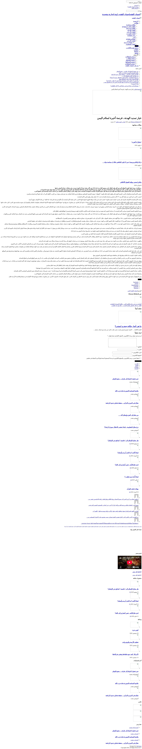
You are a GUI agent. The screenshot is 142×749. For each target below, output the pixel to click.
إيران (67, 526)
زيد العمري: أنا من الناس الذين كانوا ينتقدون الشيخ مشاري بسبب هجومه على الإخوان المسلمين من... (112, 517)
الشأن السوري (130, 33)
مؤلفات (136, 49)
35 (130, 443)
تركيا (120, 526)
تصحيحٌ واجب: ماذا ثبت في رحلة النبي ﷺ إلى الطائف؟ (124, 86)
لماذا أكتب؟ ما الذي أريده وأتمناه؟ (128, 452)
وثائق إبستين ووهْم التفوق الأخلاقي (130, 182)
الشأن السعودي (130, 44)
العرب (100, 526)
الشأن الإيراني (131, 32)
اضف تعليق (119, 122)
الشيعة (97, 526)
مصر (140, 526)
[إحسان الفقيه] (136, 18)
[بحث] (140, 1)
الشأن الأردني (131, 41)
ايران (115, 526)
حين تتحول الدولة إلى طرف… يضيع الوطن (127, 71)
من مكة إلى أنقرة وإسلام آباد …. (130, 76)
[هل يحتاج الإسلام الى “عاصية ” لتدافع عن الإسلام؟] (134, 437)
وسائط (136, 51)
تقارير (136, 46)
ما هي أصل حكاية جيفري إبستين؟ (128, 326)
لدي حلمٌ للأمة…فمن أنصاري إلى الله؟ (126, 465)
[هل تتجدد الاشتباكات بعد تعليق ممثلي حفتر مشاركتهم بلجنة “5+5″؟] (137, 721)
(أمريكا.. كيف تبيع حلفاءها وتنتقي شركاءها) (125, 654)
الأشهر (136, 365)
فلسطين (129, 526)
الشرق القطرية (93, 526)
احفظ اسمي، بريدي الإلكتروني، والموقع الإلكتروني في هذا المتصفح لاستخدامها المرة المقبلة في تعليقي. (113, 358)
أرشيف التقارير (130, 58)
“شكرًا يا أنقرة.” (136, 142)
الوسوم (136, 368)
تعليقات (136, 367)
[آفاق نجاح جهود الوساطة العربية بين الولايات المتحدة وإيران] (137, 715)
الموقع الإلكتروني (137, 355)
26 (130, 468)
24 (131, 480)
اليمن (129, 291)
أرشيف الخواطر (130, 60)
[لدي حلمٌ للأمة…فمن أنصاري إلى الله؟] (134, 461)
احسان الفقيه (134, 291)
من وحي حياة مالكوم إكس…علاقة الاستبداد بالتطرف (125, 304)
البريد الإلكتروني (136, 352)
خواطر (136, 53)
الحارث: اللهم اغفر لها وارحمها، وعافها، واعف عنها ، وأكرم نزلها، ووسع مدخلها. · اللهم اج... (115, 511)
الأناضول (77, 526)
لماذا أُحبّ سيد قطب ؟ (131, 477)
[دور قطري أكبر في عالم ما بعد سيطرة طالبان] (137, 709)
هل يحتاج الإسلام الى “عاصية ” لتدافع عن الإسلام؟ (123, 440)
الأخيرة (136, 364)
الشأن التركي (131, 30)
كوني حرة (135, 630)
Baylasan (139, 746)
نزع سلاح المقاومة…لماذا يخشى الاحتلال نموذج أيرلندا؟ (124, 77)
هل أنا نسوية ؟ (134, 84)
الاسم (139, 349)
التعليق (139, 347)
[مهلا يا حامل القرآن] (134, 486)
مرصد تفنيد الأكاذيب (132, 48)
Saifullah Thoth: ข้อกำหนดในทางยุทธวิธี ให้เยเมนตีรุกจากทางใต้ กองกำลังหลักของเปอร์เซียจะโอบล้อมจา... (109, 523)
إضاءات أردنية (128, 42)
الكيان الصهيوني (108, 526)
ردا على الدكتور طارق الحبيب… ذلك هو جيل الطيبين (126, 305)
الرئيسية (136, 5)
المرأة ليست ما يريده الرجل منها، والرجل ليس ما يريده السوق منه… (120, 82)
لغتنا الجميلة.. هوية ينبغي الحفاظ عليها (128, 79)
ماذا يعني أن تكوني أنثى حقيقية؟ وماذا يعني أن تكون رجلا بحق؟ (122, 80)
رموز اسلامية (131, 35)
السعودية (88, 526)
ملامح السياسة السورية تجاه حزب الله (128, 73)
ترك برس (117, 526)
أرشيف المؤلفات (130, 64)
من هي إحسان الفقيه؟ (133, 6)
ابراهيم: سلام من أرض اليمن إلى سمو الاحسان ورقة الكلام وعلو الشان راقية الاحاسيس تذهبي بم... (113, 499)
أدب (134, 37)
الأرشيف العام (135, 8)
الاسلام (86, 526)
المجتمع (112, 526)
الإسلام (80, 526)
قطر (132, 526)
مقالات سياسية (130, 25)
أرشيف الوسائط (130, 62)
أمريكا (65, 526)
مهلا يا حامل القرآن (132, 489)
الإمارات (83, 526)
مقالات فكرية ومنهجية (128, 26)
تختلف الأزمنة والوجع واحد (130, 642)
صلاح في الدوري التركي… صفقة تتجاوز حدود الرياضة (124, 74)
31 (129, 455)
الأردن (75, 526)
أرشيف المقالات (130, 56)
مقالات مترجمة (130, 28)
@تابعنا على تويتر (137, 572)
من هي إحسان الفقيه (132, 65)
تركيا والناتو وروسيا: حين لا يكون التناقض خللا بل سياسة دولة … (122, 162)
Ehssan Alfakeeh (135, 122)
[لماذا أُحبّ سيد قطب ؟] (134, 473)
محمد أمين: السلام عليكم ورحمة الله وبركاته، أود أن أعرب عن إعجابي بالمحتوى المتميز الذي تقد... (113, 505)
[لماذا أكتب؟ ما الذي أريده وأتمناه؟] (134, 449)
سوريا (125, 526)
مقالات (136, 23)
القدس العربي (103, 526)
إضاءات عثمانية (130, 39)
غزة (127, 526)
